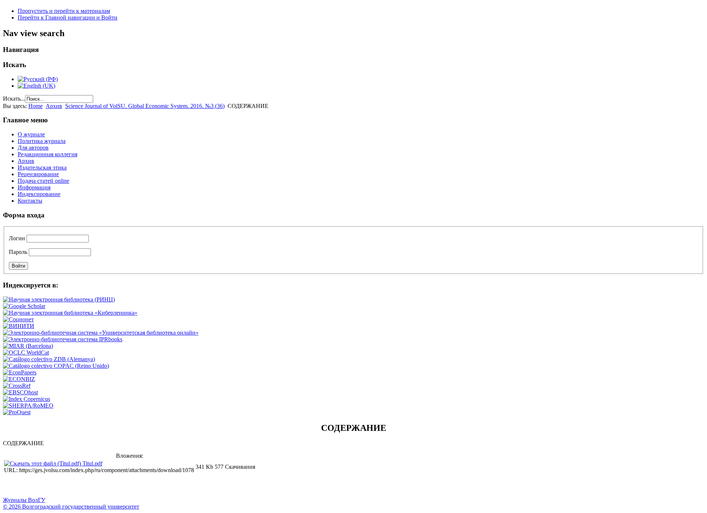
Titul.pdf (92, 463)
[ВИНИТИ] (18, 326)
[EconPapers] (19, 372)
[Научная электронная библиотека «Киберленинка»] (70, 313)
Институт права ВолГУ (196, 486)
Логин (17, 238)
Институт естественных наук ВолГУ (122, 486)
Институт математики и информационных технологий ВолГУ (67, 486)
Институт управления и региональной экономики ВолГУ (141, 486)
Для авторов (33, 147)
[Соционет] (18, 319)
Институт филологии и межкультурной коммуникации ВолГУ (178, 486)
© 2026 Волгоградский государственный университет (71, 506)
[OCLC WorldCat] (26, 352)
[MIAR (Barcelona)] (28, 346)
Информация (34, 187)
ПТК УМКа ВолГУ (49, 486)
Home (35, 106)
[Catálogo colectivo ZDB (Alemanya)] (49, 359)
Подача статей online (43, 181)
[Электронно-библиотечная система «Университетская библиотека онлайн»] (100, 332)
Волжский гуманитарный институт (30, 486)
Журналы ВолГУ (24, 500)
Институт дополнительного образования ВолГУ (233, 486)
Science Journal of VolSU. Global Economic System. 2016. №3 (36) (145, 106)
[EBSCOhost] (20, 392)
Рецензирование (38, 174)
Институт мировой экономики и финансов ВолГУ (159, 486)
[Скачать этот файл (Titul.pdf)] (43, 463)
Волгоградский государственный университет (12, 486)
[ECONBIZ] (19, 379)
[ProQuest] (17, 412)
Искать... (14, 98)
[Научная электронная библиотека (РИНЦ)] (59, 299)
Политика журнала (42, 141)
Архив (54, 106)
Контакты (30, 201)
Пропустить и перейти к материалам (64, 11)
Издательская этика (42, 167)
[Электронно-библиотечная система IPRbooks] (62, 339)
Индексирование (39, 194)
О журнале (31, 134)
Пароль (18, 252)
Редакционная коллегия (47, 154)
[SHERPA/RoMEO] (28, 405)
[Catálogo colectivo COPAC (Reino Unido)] (56, 366)
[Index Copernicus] (26, 399)
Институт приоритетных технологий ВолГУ (104, 486)
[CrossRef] (17, 386)
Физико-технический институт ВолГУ (86, 486)
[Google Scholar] (24, 306)
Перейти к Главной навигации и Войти (67, 17)
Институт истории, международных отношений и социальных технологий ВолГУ (214, 486)
